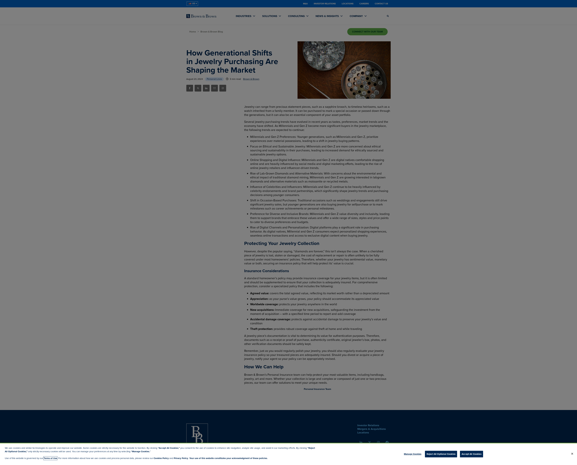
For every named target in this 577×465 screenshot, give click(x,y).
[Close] (572, 453)
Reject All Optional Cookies (441, 454)
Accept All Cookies (471, 454)
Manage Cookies (412, 454)
